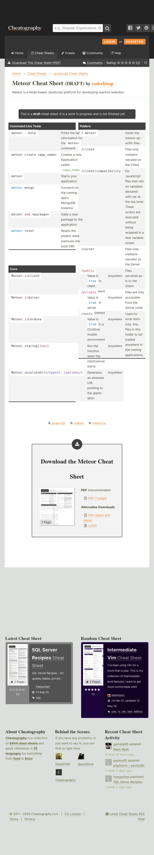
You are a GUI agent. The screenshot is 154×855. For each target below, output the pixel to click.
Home (18, 53)
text (130, 711)
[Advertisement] (77, 10)
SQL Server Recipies (127, 782)
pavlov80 (120, 760)
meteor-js (99, 423)
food (16, 758)
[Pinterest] (146, 28)
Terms (13, 819)
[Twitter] (138, 28)
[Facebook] (130, 28)
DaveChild (62, 764)
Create (69, 53)
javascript (59, 423)
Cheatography (16, 738)
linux (28, 758)
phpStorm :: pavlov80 (128, 765)
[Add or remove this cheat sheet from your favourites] (145, 63)
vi (119, 711)
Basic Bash (121, 749)
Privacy (30, 819)
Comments (95, 63)
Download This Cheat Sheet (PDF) (36, 63)
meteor (79, 423)
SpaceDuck (86, 764)
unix (113, 711)
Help (117, 53)
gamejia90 (120, 744)
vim (124, 711)
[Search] (107, 28)
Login (109, 42)
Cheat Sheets (44, 53)
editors (138, 711)
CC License (73, 814)
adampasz (118, 695)
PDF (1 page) (97, 498)
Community (94, 53)
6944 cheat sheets (24, 743)
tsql (38, 697)
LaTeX (92, 525)
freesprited (43, 686)
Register (135, 42)
